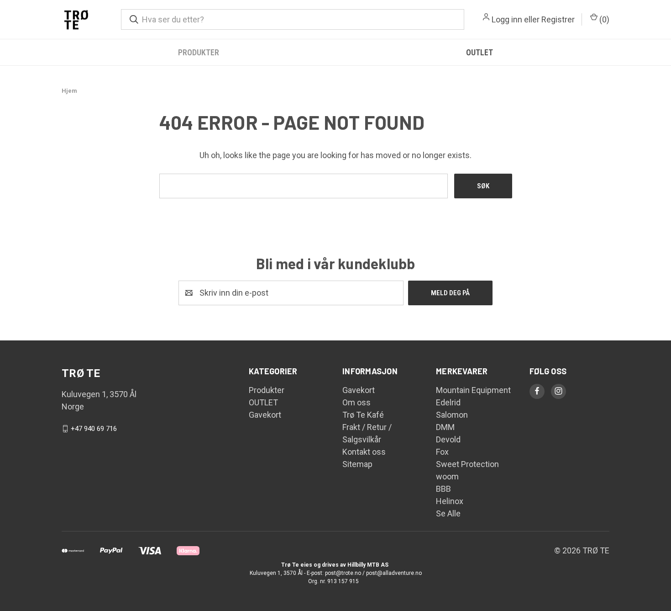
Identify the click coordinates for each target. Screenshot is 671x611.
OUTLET (479, 52)
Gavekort (265, 415)
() (603, 19)
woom (447, 476)
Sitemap (357, 464)
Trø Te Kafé (363, 415)
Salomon (452, 415)
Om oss (356, 402)
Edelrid (448, 402)
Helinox (449, 501)
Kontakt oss (364, 452)
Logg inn (507, 19)
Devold (448, 439)
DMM (445, 427)
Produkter (198, 52)
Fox (442, 452)
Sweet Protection (467, 464)
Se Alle (448, 513)
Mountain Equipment (473, 390)
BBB (443, 489)
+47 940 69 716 (94, 429)
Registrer (558, 19)
